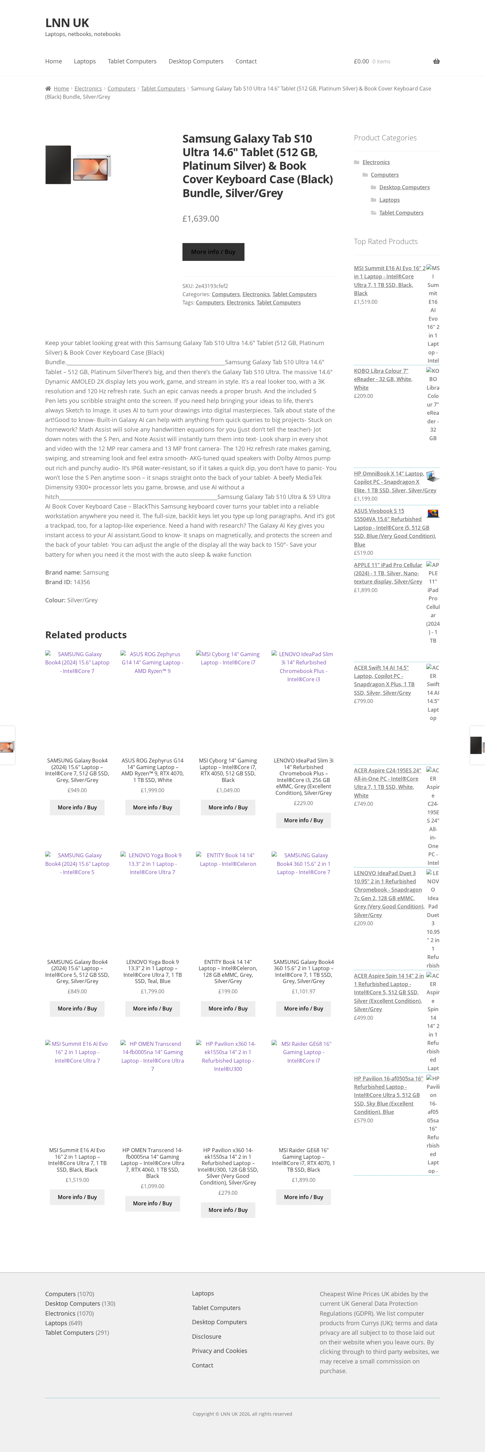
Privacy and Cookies (219, 1351)
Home (53, 61)
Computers (122, 88)
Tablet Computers (132, 61)
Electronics (88, 88)
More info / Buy (213, 252)
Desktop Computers (196, 61)
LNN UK (67, 23)
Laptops (85, 61)
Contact (246, 61)
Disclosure (206, 1336)
